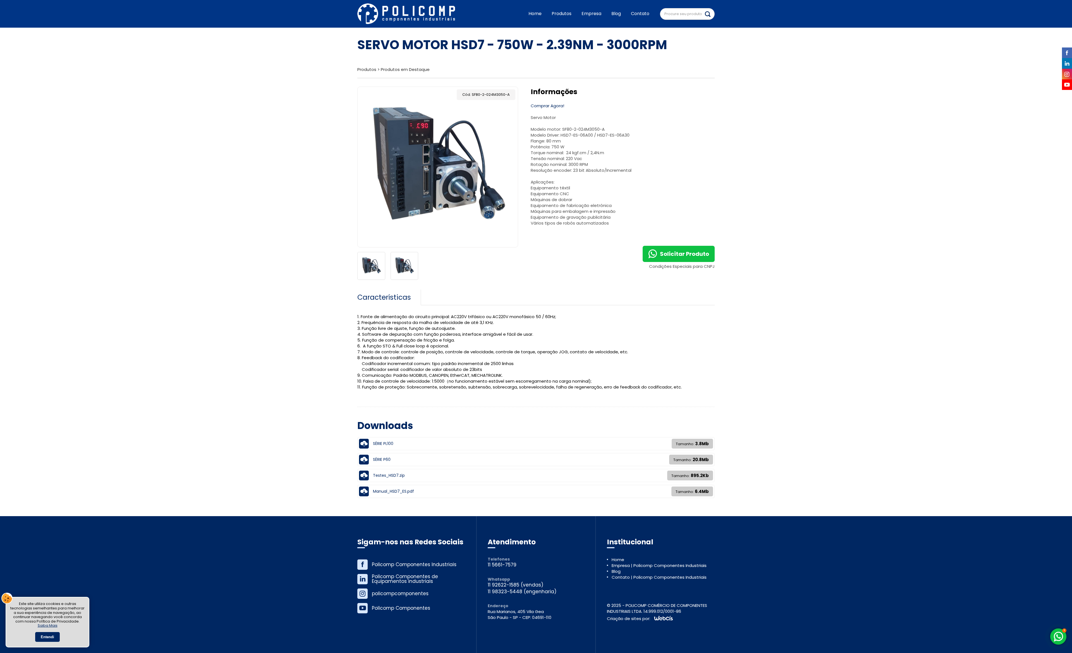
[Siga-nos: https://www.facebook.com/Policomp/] (410, 564)
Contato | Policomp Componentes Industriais (659, 577)
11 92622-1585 (503, 585)
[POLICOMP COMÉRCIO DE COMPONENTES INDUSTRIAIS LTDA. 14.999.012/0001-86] (406, 14)
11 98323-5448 (505, 591)
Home (535, 13)
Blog (616, 13)
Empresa (591, 13)
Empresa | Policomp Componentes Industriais (659, 565)
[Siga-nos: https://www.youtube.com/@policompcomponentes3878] (410, 608)
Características (384, 297)
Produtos (561, 13)
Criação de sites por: (628, 618)
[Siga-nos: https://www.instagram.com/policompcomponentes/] (410, 593)
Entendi (47, 637)
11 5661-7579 (502, 565)
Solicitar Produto (684, 254)
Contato (640, 13)
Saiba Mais (48, 625)
